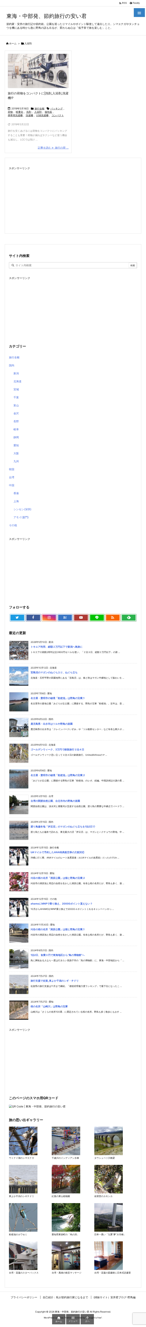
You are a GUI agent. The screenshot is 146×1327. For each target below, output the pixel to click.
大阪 (16, 453)
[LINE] (97, 617)
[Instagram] (49, 617)
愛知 (16, 445)
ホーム (13, 43)
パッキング (56, 108)
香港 (16, 493)
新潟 (16, 373)
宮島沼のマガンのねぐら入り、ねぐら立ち (54, 672)
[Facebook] (33, 617)
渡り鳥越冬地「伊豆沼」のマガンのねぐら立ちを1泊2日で (63, 826)
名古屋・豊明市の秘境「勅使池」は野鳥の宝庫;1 (57, 698)
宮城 (16, 389)
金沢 (16, 413)
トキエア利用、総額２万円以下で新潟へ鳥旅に (57, 646)
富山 (16, 405)
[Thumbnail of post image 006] (38, 71)
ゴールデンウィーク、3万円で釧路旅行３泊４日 (57, 749)
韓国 (11, 469)
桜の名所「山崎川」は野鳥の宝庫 (49, 1006)
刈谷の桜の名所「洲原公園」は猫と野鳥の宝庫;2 (58, 877)
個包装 (48, 111)
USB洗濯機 (42, 115)
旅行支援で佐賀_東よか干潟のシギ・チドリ (55, 980)
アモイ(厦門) (21, 517)
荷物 (10, 111)
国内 (11, 365)
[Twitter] (17, 617)
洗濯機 (29, 115)
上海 (16, 501)
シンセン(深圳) (22, 509)
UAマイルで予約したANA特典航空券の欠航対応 (57, 852)
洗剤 (28, 111)
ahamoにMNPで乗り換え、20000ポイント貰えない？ (62, 903)
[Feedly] (128, 617)
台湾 (11, 477)
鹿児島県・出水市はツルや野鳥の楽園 (52, 723)
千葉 (16, 397)
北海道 (17, 381)
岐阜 (16, 429)
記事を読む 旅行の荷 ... (53, 147)
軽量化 (19, 111)
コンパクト (58, 115)
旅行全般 (39, 108)
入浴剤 (38, 111)
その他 (13, 525)
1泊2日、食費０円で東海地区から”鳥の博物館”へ (58, 954)
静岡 (16, 437)
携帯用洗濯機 (15, 115)
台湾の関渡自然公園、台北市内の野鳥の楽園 (55, 800)
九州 (16, 461)
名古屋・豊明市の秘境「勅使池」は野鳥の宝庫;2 (58, 775)
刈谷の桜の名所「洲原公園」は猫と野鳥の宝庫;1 (57, 929)
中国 (11, 485)
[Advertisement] (73, 197)
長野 (16, 421)
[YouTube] (81, 617)
